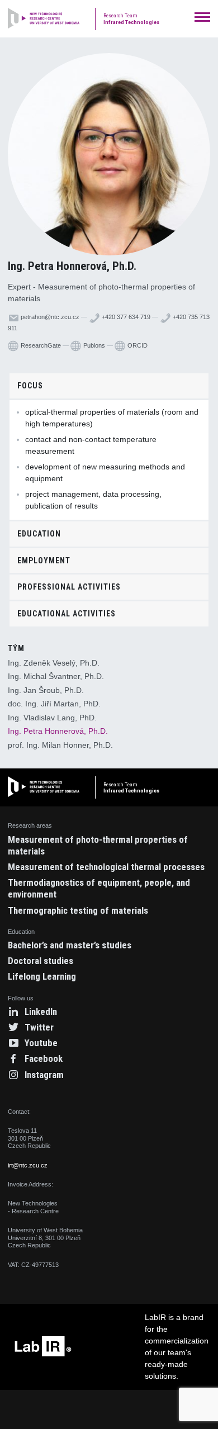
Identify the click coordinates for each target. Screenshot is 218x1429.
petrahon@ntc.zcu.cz (49, 317)
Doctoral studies (40, 960)
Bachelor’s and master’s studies (69, 945)
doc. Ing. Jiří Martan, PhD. (54, 703)
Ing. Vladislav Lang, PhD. (52, 717)
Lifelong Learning (42, 976)
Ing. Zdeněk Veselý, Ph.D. (53, 662)
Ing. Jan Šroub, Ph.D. (46, 690)
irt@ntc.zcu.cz (28, 1165)
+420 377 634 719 (125, 317)
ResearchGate (40, 345)
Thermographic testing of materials (78, 910)
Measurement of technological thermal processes (106, 866)
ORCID (137, 345)
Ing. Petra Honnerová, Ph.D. (58, 731)
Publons (93, 345)
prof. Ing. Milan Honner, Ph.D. (60, 744)
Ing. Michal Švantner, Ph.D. (56, 676)
